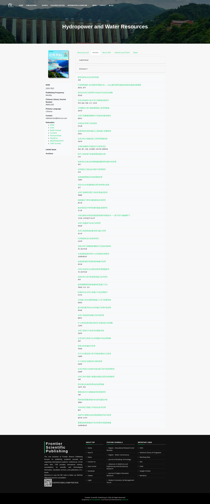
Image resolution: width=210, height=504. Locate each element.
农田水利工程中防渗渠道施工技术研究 (93, 277)
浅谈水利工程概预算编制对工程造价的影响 (94, 246)
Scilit (52, 128)
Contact (103, 5)
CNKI (141, 466)
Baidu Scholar (55, 130)
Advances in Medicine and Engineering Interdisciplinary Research (117, 466)
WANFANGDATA (57, 141)
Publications (31, 5)
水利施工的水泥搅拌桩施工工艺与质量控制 (94, 300)
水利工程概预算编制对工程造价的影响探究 (94, 116)
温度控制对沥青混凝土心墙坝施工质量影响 (94, 131)
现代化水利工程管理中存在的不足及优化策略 (95, 93)
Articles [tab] (95, 52)
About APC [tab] (106, 52)
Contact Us (92, 462)
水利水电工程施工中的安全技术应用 (92, 407)
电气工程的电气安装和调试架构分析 (92, 154)
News (94, 5)
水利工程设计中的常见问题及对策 (91, 331)
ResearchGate (55, 136)
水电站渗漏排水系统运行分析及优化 (92, 146)
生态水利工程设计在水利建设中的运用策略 (94, 338)
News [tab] (135, 52)
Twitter (90, 476)
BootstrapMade (95, 500)
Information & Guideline (77, 5)
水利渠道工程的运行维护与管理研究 (92, 169)
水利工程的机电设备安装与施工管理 (92, 231)
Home (21, 5)
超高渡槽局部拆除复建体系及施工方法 (93, 284)
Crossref (53, 133)
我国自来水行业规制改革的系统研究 (92, 392)
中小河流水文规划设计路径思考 (90, 361)
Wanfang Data (145, 457)
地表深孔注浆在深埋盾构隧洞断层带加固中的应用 (97, 162)
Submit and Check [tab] (122, 52)
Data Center (92, 466)
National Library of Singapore (150, 452)
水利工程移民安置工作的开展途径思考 (93, 192)
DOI (141, 462)
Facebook (91, 471)
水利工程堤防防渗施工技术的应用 (91, 315)
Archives (82, 69)
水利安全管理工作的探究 (87, 123)
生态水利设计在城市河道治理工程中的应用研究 (96, 369)
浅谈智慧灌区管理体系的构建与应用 (92, 261)
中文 (112, 5)
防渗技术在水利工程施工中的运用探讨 (93, 292)
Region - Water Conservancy (118, 455)
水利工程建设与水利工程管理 (89, 223)
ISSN (52, 125)
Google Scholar (145, 471)
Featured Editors (58, 5)
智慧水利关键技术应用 (86, 346)
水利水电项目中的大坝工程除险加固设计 (93, 100)
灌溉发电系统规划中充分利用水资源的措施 (94, 423)
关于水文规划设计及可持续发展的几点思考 (94, 354)
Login (90, 480)
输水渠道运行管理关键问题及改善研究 (93, 208)
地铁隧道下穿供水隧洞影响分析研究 (92, 200)
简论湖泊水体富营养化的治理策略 (91, 384)
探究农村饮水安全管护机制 (88, 77)
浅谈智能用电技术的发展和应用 (90, 177)
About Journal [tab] (83, 52)
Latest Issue (83, 60)
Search (45, 5)
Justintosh (125, 500)
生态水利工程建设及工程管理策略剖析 (93, 139)
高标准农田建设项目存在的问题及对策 (93, 400)
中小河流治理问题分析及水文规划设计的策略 (95, 323)
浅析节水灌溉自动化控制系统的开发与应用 (94, 415)
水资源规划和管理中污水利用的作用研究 (93, 254)
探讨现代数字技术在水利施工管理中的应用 (94, 307)
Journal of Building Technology (119, 459)
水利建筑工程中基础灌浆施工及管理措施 (93, 108)
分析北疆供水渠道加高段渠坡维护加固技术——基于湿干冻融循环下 (104, 215)
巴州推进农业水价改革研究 (88, 238)
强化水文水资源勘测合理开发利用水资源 (93, 185)
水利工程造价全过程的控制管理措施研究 (93, 269)
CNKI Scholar (55, 143)
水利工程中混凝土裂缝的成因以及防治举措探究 (96, 377)
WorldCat (53, 138)
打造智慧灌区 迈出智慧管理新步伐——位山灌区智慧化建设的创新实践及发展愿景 (109, 85)
